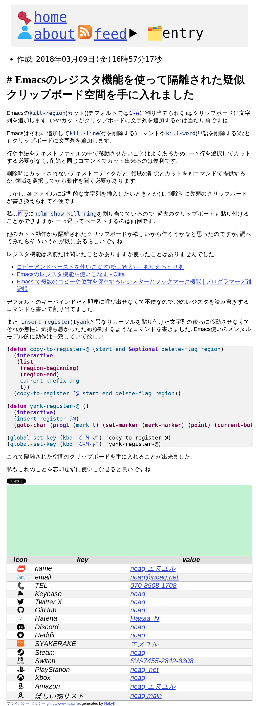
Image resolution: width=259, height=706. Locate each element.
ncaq (137, 594)
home (50, 17)
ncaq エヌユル (153, 568)
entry (175, 33)
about (55, 34)
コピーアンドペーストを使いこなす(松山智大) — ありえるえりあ (100, 267)
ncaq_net (144, 669)
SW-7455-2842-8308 (161, 661)
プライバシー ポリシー (26, 703)
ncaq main (146, 695)
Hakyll (109, 703)
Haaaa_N (144, 618)
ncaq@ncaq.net (154, 577)
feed (110, 34)
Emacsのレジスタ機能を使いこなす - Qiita (71, 274)
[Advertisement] (130, 520)
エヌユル (144, 644)
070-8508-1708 (153, 585)
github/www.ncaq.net (64, 703)
